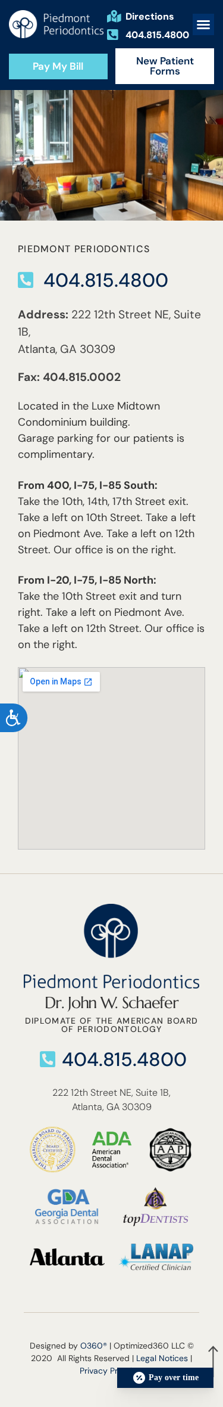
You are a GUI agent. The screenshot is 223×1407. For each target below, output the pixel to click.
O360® (93, 1345)
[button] (203, 24)
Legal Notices (162, 1358)
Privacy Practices (113, 1370)
